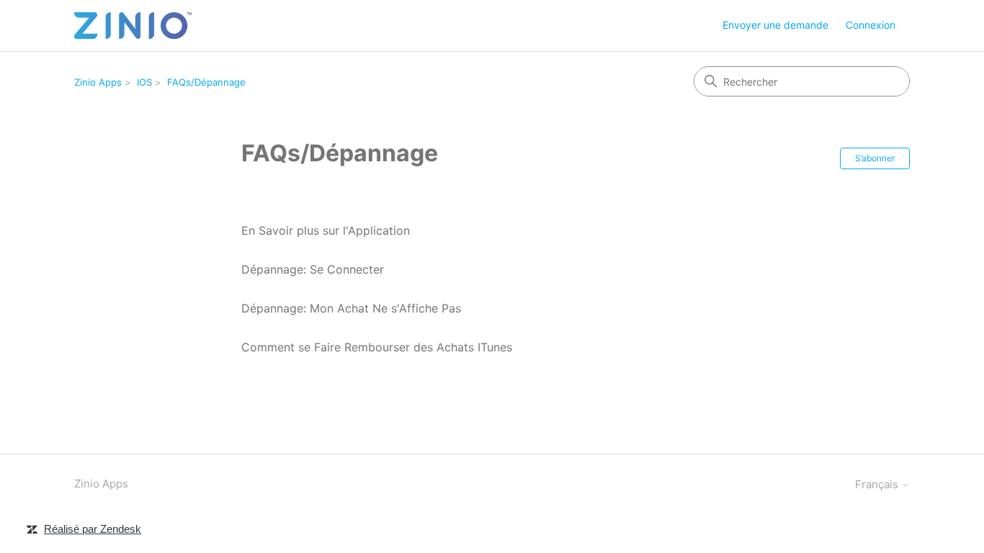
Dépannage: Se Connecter (312, 269)
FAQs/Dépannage (206, 82)
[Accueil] (133, 25)
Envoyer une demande (775, 25)
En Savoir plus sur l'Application (325, 230)
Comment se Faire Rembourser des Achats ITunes (376, 347)
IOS (144, 82)
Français (878, 484)
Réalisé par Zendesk (92, 529)
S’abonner (875, 158)
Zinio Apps (98, 82)
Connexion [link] (870, 25)
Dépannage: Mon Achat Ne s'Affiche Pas (351, 308)
